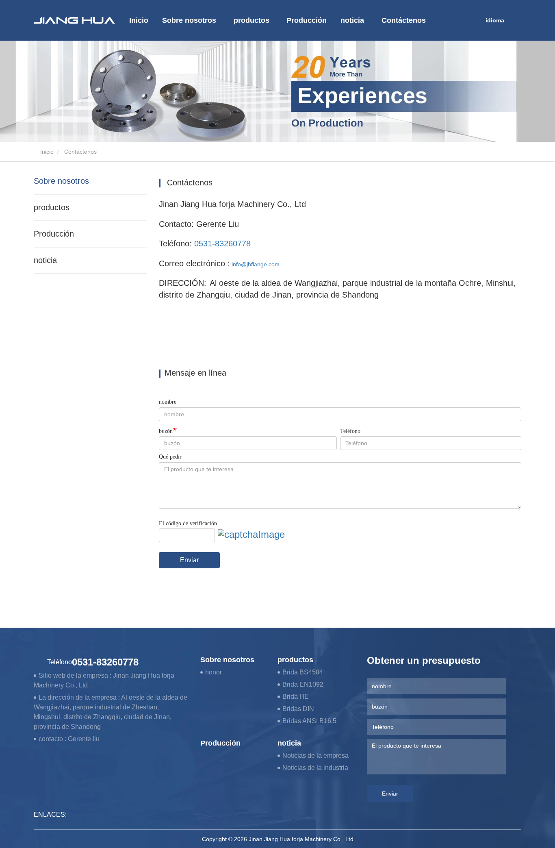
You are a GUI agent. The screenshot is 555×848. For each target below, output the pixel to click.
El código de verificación (188, 523)
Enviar (189, 560)
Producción (306, 20)
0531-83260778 (222, 243)
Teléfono (350, 431)
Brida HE (295, 696)
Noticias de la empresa (315, 755)
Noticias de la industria (315, 767)
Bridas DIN (298, 708)
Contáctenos (404, 20)
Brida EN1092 (302, 684)
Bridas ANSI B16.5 (309, 721)
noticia (45, 260)
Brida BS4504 (302, 672)
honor (213, 672)
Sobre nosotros (61, 180)
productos (51, 207)
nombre (167, 402)
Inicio (138, 20)
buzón (166, 431)
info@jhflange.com (256, 264)
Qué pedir (170, 457)
